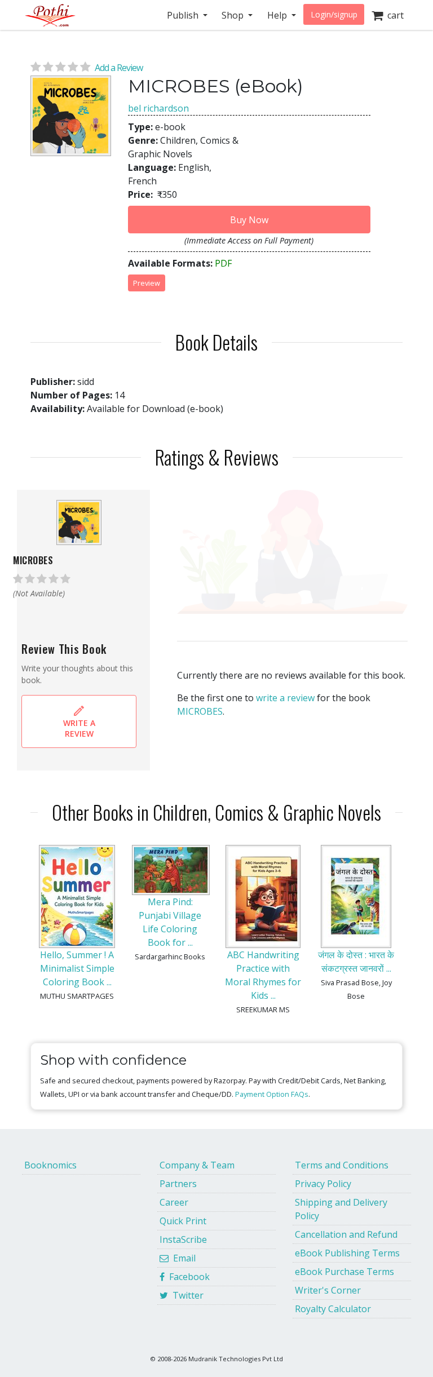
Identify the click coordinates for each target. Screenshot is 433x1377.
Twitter (186, 1295)
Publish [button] (184, 15)
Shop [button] (234, 15)
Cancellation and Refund (346, 1234)
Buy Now (249, 220)
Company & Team (197, 1165)
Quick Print (183, 1221)
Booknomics (50, 1165)
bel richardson (158, 108)
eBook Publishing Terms (347, 1253)
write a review (285, 698)
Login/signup (334, 14)
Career (174, 1202)
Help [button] (278, 15)
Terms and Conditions (341, 1165)
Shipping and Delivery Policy (341, 1209)
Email (182, 1258)
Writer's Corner (328, 1290)
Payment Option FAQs (271, 1094)
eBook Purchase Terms (344, 1271)
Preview (146, 283)
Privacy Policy (323, 1183)
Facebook (187, 1276)
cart (393, 15)
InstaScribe (183, 1239)
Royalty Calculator (333, 1309)
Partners (178, 1183)
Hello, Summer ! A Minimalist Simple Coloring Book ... (77, 968)
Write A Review (79, 728)
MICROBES (200, 711)
